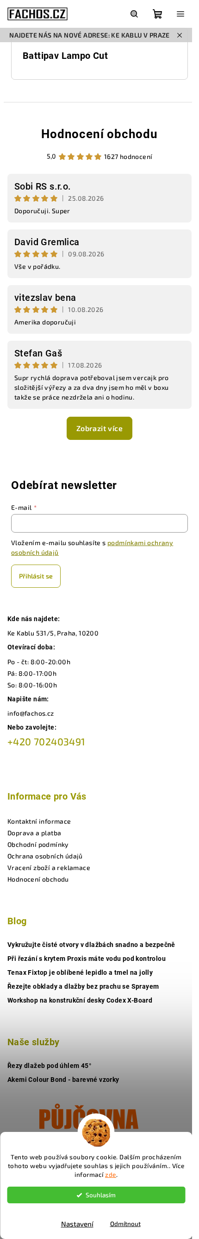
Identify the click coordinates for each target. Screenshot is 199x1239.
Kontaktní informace (39, 821)
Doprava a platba (34, 833)
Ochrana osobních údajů (45, 856)
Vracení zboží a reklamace (48, 867)
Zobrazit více (99, 428)
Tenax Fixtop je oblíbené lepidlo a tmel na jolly (80, 972)
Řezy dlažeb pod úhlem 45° (49, 1065)
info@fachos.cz (30, 713)
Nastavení (77, 1224)
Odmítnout (125, 1223)
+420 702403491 (46, 741)
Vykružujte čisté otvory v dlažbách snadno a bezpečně (91, 944)
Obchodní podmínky (38, 844)
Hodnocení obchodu (99, 134)
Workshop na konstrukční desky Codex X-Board (79, 1000)
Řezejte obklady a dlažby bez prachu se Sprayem (83, 986)
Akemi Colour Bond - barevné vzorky (63, 1079)
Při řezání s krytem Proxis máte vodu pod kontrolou (86, 958)
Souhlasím (101, 1195)
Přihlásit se (36, 576)
